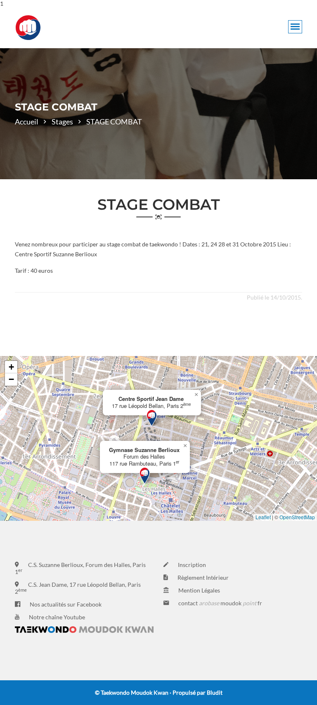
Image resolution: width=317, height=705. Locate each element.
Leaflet (263, 516)
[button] (152, 418)
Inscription (192, 564)
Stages (62, 121)
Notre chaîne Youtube (57, 617)
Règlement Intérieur (203, 577)
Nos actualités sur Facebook (66, 604)
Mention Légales (199, 590)
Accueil (26, 121)
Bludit (214, 692)
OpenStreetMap (297, 516)
